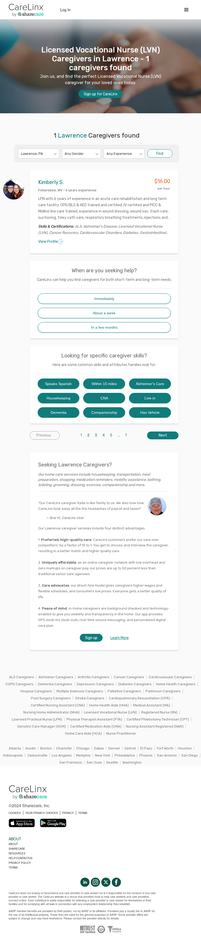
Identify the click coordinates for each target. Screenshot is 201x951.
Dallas (99, 748)
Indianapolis (13, 755)
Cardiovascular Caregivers (170, 677)
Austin (30, 748)
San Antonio (167, 755)
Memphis (83, 755)
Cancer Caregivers (129, 677)
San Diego (189, 755)
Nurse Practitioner (121, 733)
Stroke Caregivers (89, 698)
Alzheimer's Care (150, 384)
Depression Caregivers (95, 684)
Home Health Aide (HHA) (109, 705)
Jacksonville (37, 755)
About (13, 844)
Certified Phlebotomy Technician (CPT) (158, 719)
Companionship (104, 412)
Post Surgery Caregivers (51, 698)
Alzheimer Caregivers (55, 677)
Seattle (112, 762)
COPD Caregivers (19, 684)
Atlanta (15, 748)
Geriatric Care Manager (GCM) (41, 726)
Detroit (130, 748)
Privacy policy (20, 863)
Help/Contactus (20, 858)
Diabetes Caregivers (135, 684)
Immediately (104, 299)
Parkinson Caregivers (163, 691)
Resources (17, 853)
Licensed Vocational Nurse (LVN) (110, 712)
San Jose (94, 762)
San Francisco (70, 762)
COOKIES (15, 813)
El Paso (146, 748)
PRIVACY (68, 813)
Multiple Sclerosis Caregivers (80, 691)
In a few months (104, 327)
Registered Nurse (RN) (159, 712)
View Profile (48, 241)
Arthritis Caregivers (93, 677)
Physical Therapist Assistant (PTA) (94, 719)
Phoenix (146, 755)
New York (102, 755)
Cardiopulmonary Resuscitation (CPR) (139, 698)
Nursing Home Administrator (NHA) (51, 712)
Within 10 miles (104, 384)
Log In (65, 9)
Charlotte (64, 748)
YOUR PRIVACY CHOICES (41, 813)
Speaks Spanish (58, 384)
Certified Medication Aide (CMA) (95, 726)
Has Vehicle (150, 412)
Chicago (83, 748)
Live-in (149, 398)
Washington (132, 762)
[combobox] (21, 154)
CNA (104, 398)
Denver (114, 748)
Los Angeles (62, 755)
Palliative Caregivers (124, 691)
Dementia (58, 412)
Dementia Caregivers (55, 684)
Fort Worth (165, 748)
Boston (46, 748)
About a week (104, 313)
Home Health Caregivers (176, 684)
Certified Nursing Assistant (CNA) (58, 705)
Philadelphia (125, 755)
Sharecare (17, 848)
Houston (185, 748)
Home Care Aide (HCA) (83, 733)
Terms (13, 867)
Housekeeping (58, 398)
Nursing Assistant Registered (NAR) (154, 726)
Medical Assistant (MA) (151, 705)
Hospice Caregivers (36, 691)
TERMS (82, 813)
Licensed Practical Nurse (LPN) (37, 719)
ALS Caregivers (21, 677)
